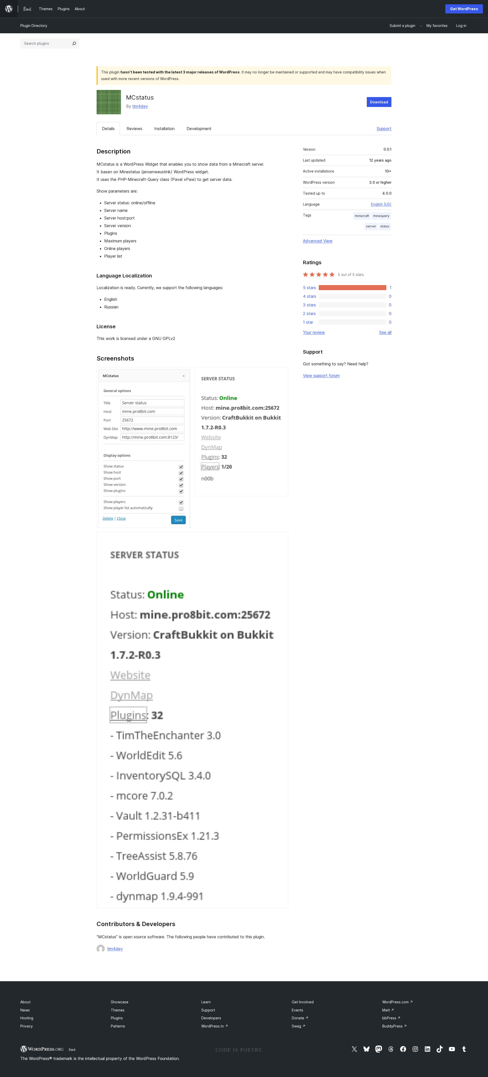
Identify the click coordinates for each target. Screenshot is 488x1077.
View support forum (321, 375)
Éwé (72, 1050)
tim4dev (140, 106)
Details (108, 128)
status (384, 226)
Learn (206, 1002)
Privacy (26, 1026)
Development (199, 128)
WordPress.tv (214, 1026)
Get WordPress (464, 9)
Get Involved (303, 1002)
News (25, 1010)
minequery (381, 216)
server (371, 226)
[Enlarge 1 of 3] (183, 374)
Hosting (26, 1018)
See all (385, 332)
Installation (164, 128)
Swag (299, 1026)
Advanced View (317, 240)
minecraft (362, 216)
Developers (211, 1018)
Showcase (119, 1002)
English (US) (381, 204)
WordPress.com (397, 1002)
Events (297, 1010)
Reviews (134, 128)
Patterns (118, 1026)
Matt (388, 1010)
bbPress (391, 1018)
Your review (314, 332)
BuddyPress (394, 1026)
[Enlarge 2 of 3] (281, 374)
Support (384, 128)
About (25, 1002)
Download (379, 102)
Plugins (117, 1018)
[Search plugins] (74, 43)
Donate (300, 1018)
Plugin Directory (33, 25)
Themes (118, 1010)
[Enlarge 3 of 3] (281, 538)
